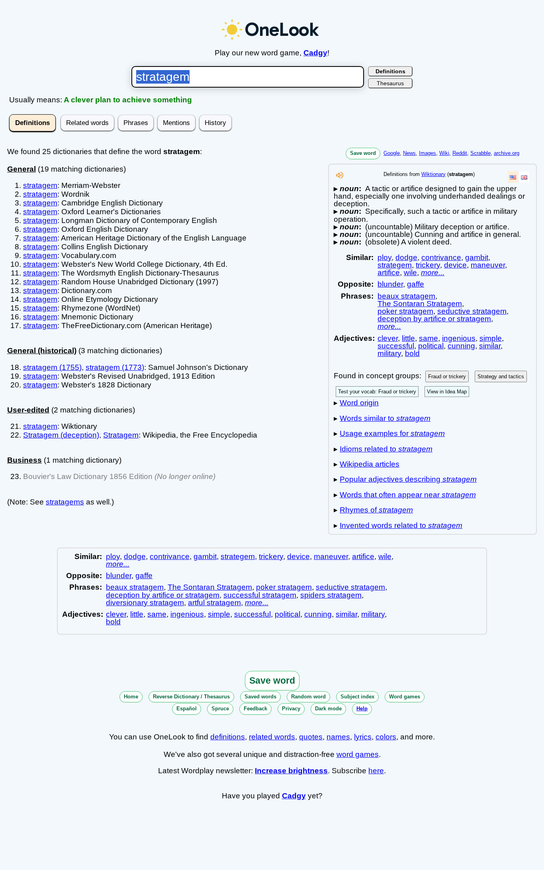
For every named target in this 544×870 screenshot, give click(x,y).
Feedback (255, 709)
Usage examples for (392, 433)
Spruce (220, 709)
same (428, 338)
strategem (395, 265)
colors (386, 737)
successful (396, 346)
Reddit (459, 153)
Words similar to (385, 418)
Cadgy (315, 53)
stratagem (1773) (115, 367)
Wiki (444, 153)
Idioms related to (386, 449)
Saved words (260, 697)
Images (427, 153)
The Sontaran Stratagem (420, 303)
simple (490, 338)
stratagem (40, 185)
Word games (404, 697)
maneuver (488, 265)
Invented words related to (401, 525)
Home (131, 697)
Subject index (357, 697)
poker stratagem (405, 311)
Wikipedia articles (369, 464)
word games (358, 754)
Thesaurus (390, 83)
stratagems (65, 502)
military (389, 353)
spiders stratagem (331, 595)
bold (412, 353)
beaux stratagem (406, 296)
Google (392, 153)
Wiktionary (433, 174)
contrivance (441, 257)
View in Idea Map (447, 392)
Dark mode (328, 709)
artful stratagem (214, 602)
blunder (390, 284)
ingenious (459, 338)
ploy (384, 257)
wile (410, 272)
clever (388, 338)
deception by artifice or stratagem (434, 319)
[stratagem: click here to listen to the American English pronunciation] (339, 177)
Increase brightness (291, 770)
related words (272, 737)
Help (362, 709)
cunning (461, 346)
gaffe (415, 284)
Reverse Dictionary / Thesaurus (191, 697)
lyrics (363, 737)
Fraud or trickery (447, 376)
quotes (311, 737)
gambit (476, 257)
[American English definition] (513, 177)
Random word (308, 697)
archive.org (506, 153)
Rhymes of (376, 510)
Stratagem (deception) (61, 435)
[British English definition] (524, 177)
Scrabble (480, 153)
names (338, 737)
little (408, 338)
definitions (227, 737)
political (431, 346)
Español (186, 709)
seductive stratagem (472, 311)
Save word (363, 153)
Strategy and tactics (500, 376)
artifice (389, 272)
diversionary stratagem (145, 602)
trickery (428, 265)
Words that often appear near (408, 495)
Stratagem (121, 435)
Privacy (291, 709)
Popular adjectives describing (408, 479)
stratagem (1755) (52, 367)
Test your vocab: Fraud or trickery (377, 392)
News (409, 153)
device (455, 265)
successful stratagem (259, 595)
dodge (406, 257)
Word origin (359, 403)
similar (490, 346)
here (376, 770)
